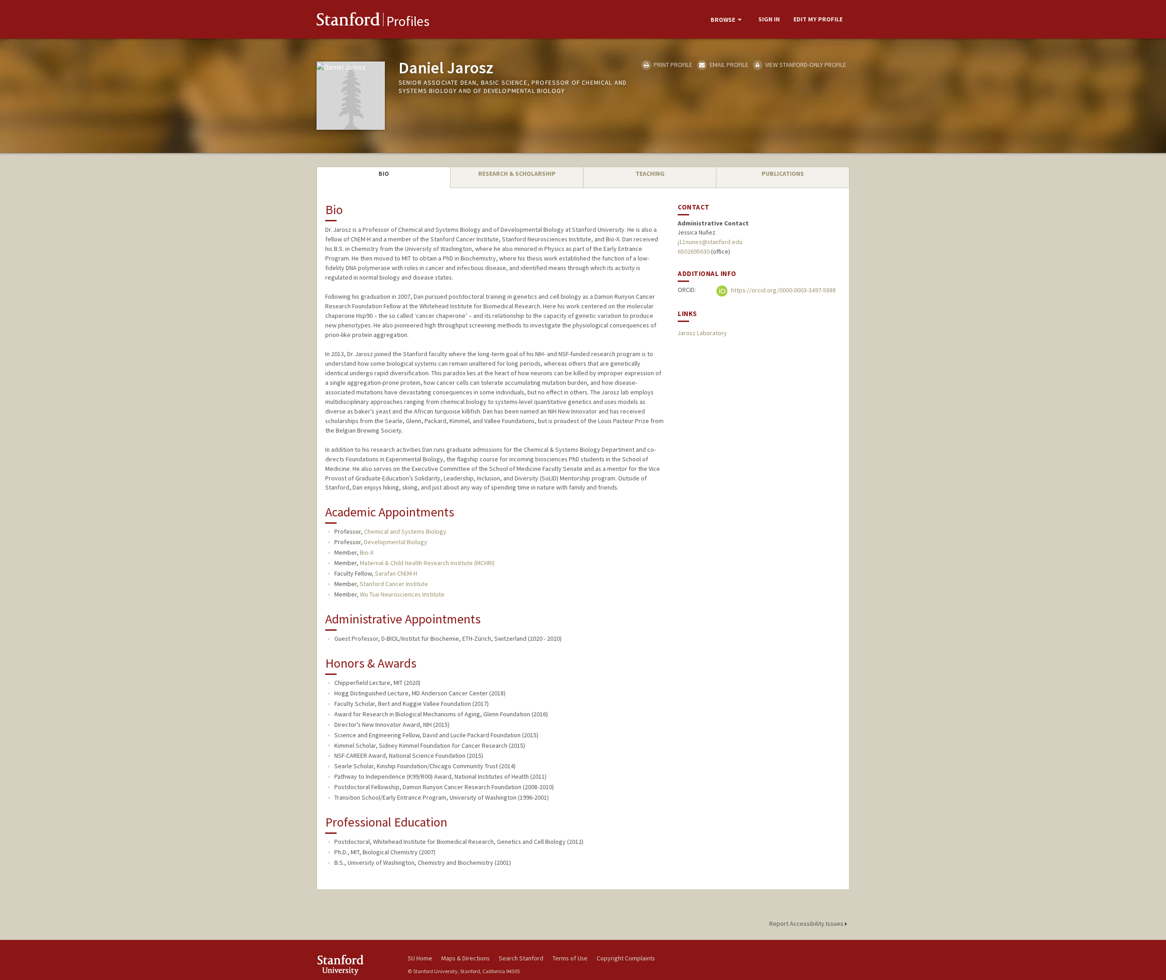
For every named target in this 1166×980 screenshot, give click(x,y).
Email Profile (728, 65)
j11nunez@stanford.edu (710, 242)
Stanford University (355, 965)
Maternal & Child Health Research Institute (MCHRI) (427, 563)
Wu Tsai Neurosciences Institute (402, 594)
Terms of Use (570, 958)
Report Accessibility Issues (807, 923)
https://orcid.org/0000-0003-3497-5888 (783, 290)
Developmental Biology (395, 542)
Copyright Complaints (626, 958)
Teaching (650, 173)
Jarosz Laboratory (702, 333)
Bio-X (366, 552)
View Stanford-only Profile (805, 65)
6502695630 (694, 251)
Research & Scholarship (517, 173)
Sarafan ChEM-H (396, 573)
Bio (383, 173)
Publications (783, 173)
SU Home (420, 958)
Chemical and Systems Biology (405, 531)
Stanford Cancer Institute (394, 584)
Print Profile (672, 65)
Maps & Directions (465, 958)
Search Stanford (521, 958)
